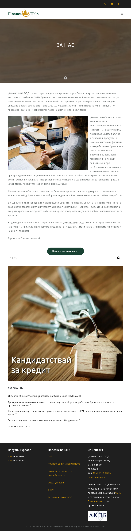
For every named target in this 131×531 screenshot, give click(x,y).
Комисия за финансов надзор (64, 463)
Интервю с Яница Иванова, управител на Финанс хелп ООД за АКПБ (45, 395)
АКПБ (118, 492)
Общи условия (56, 482)
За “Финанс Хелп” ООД (60, 497)
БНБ (50, 456)
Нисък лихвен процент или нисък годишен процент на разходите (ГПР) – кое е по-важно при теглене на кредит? (65, 413)
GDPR (51, 489)
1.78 (10, 456)
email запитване (96, 477)
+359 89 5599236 (102, 472)
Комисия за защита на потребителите (60, 473)
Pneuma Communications (93, 526)
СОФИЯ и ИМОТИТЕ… (20, 426)
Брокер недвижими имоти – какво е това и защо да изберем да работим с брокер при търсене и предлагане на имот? (61, 404)
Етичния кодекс (96, 501)
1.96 (10, 460)
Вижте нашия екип (65, 251)
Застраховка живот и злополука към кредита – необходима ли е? (44, 420)
